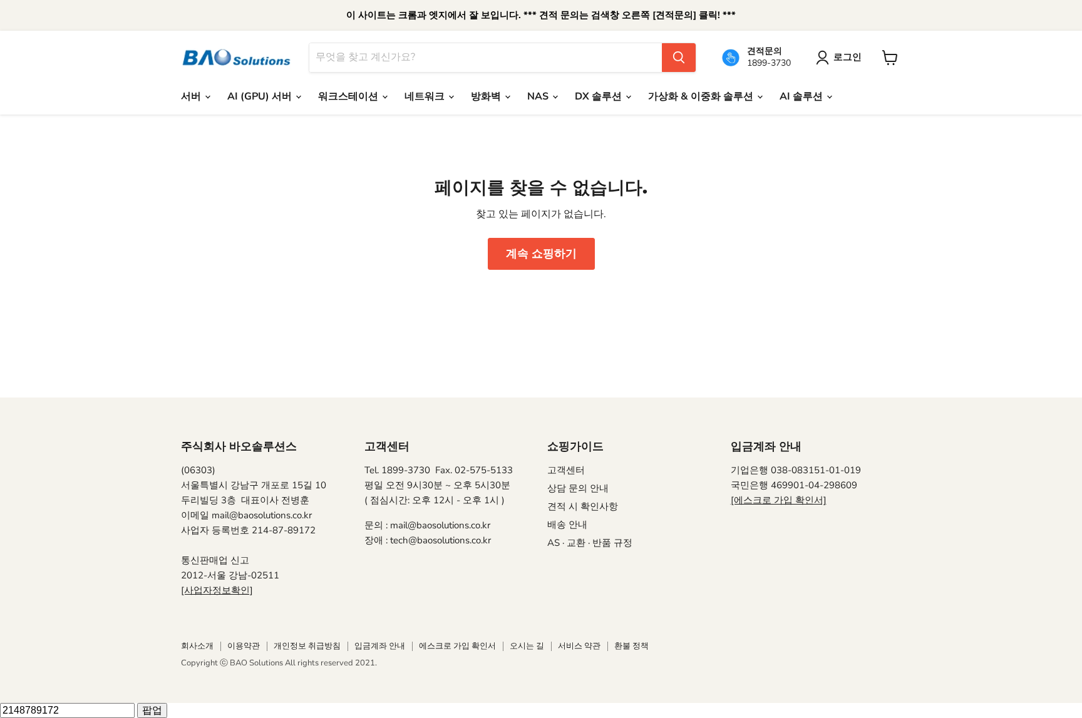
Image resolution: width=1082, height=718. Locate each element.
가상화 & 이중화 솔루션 (702, 96)
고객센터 (566, 470)
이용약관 (243, 646)
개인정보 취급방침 (307, 646)
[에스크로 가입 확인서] (779, 500)
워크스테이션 (349, 96)
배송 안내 (567, 524)
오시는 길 (527, 646)
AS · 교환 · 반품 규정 (589, 542)
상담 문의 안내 (578, 488)
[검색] (679, 57)
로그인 (847, 57)
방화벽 (487, 96)
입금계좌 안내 (379, 646)
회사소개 (197, 646)
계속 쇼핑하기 (541, 253)
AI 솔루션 (802, 96)
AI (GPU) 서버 (260, 96)
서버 (192, 96)
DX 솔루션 (599, 96)
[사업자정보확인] (217, 590)
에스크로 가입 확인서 (457, 646)
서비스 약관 (579, 646)
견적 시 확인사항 (582, 506)
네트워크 (425, 96)
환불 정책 (631, 646)
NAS (539, 96)
